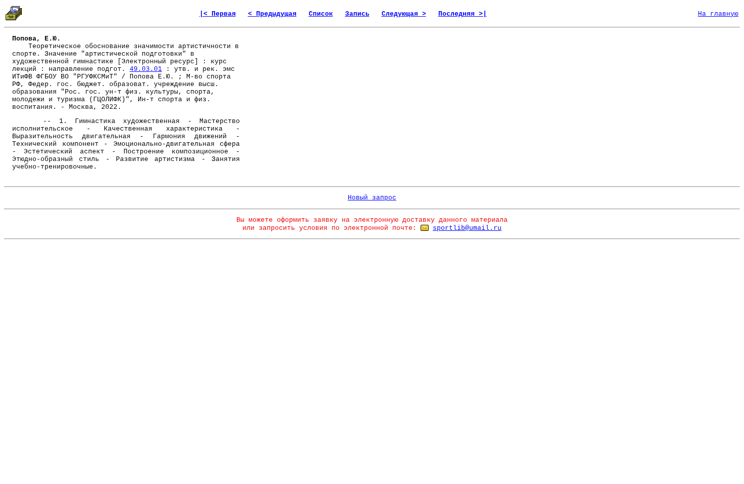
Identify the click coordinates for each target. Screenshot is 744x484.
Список (321, 14)
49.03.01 (146, 69)
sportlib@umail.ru (467, 228)
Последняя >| (462, 14)
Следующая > (404, 14)
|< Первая (217, 14)
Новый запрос (372, 197)
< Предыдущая (272, 14)
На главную (718, 14)
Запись (357, 14)
